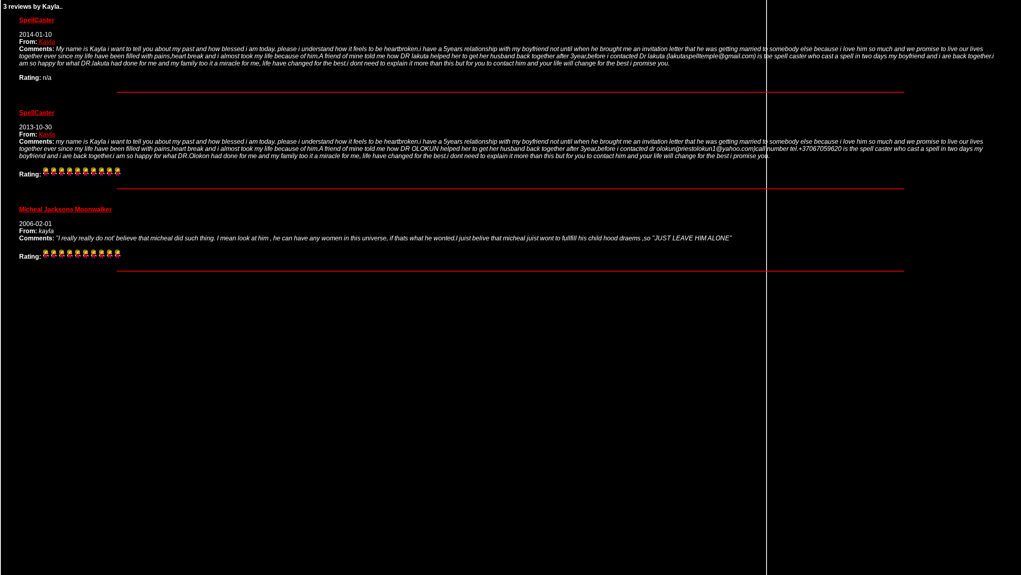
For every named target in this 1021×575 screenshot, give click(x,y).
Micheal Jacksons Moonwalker (65, 209)
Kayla (47, 41)
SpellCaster (36, 20)
